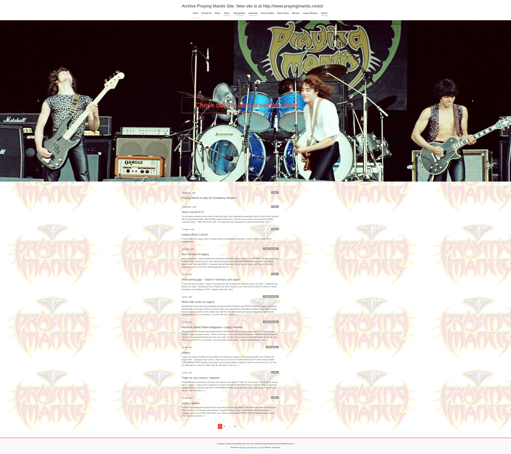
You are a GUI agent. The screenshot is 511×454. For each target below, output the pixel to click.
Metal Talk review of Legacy (198, 279)
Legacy (186, 330)
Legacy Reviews (270, 227)
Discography (272, 325)
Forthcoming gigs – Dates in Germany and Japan (211, 257)
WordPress (244, 425)
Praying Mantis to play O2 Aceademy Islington (209, 175)
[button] (38, 89)
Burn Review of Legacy (195, 232)
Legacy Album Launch (195, 212)
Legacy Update (190, 381)
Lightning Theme (256, 425)
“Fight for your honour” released (200, 355)
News (275, 171)
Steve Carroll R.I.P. (193, 190)
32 (236, 404)
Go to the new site (222, 94)
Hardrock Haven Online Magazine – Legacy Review (212, 305)
